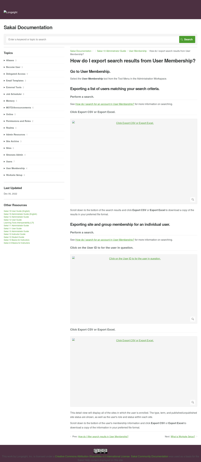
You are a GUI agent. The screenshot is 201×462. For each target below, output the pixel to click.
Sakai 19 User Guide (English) (17, 211)
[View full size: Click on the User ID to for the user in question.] (133, 288)
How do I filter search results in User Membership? (103, 436)
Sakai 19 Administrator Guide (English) (20, 214)
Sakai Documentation (80, 50)
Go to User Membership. (90, 71)
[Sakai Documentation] (10, 12)
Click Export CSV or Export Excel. (92, 112)
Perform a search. (82, 97)
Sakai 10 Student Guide (14, 237)
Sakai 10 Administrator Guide (111, 50)
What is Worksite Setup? (183, 436)
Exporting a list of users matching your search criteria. (114, 88)
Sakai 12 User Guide (13, 219)
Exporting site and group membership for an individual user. (120, 224)
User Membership (138, 50)
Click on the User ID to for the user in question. (101, 248)
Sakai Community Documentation (149, 456)
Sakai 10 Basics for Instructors (16, 239)
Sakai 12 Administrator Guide (16, 216)
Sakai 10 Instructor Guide (14, 234)
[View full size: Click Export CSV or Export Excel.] (133, 161)
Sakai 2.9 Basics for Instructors (17, 242)
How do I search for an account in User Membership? (104, 104)
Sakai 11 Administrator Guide (16, 225)
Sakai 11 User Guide (13, 228)
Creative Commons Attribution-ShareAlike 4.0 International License (92, 456)
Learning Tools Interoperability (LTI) (19, 222)
